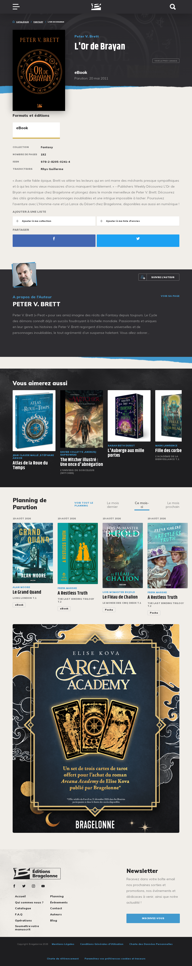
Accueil (20, 896)
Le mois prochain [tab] (172, 505)
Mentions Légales (63, 944)
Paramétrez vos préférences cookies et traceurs (115, 958)
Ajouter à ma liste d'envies (123, 221)
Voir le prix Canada (166, 61)
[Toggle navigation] (18, 7)
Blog (53, 920)
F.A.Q (18, 914)
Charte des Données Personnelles (151, 944)
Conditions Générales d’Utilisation (101, 944)
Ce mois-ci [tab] (142, 505)
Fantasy (38, 22)
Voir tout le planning (83, 504)
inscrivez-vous (153, 918)
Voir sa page (170, 296)
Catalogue (22, 22)
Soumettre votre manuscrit (27, 927)
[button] (182, 569)
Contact (56, 908)
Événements (59, 902)
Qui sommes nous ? (29, 902)
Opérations (23, 920)
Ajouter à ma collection (36, 221)
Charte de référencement (63, 958)
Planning (57, 896)
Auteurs (56, 914)
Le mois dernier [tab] (113, 505)
